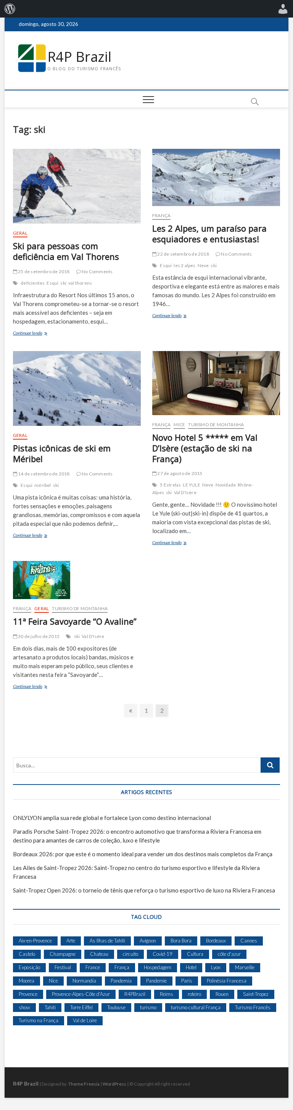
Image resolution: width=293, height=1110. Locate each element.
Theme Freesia (84, 1084)
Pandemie (156, 981)
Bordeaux (216, 941)
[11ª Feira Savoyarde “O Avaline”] (77, 580)
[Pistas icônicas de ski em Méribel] (77, 388)
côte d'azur (229, 954)
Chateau (99, 954)
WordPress (114, 1084)
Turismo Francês (252, 1007)
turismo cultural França (196, 1007)
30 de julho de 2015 (38, 636)
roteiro (194, 994)
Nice (53, 981)
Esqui (52, 283)
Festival (63, 967)
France (92, 967)
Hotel (191, 967)
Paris (186, 981)
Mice (179, 424)
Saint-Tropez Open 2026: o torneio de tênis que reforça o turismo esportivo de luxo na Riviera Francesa (144, 890)
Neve (203, 265)
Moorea (26, 981)
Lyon (216, 967)
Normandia (84, 981)
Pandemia (121, 981)
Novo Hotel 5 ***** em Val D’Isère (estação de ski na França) (205, 448)
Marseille (244, 967)
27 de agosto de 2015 (179, 473)
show (24, 1007)
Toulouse (116, 1007)
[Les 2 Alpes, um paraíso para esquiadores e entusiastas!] (216, 177)
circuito (130, 954)
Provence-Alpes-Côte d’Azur (81, 994)
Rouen (222, 994)
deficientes (33, 283)
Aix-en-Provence (35, 941)
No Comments (97, 271)
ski (63, 283)
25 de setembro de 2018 (43, 271)
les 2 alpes (184, 265)
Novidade (226, 485)
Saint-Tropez (256, 994)
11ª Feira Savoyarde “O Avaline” (75, 621)
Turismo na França (38, 1020)
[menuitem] (10, 9)
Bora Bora (181, 941)
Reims (166, 994)
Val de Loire (85, 1020)
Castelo (27, 954)
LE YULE (191, 485)
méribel (42, 485)
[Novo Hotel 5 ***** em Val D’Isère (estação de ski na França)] (216, 383)
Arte (70, 941)
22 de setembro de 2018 (182, 254)
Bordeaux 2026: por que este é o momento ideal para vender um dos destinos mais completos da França (142, 854)
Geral (20, 233)
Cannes (248, 941)
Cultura (195, 954)
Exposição (29, 967)
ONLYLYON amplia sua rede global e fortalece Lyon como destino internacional (112, 817)
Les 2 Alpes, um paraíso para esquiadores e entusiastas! (209, 233)
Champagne (63, 954)
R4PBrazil (134, 994)
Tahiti (50, 1007)
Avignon (148, 941)
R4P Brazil (79, 56)
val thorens (80, 283)
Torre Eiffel (81, 1007)
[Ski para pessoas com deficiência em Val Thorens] (77, 186)
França (161, 215)
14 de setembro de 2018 (43, 474)
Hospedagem (157, 967)
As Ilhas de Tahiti (107, 941)
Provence (28, 994)
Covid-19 (162, 954)
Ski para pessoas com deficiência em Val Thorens (66, 251)
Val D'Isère (185, 492)
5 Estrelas (170, 485)
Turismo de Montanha (216, 424)
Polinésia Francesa (226, 981)
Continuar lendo (37, 334)
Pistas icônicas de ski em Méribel (62, 453)
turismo (148, 1007)
